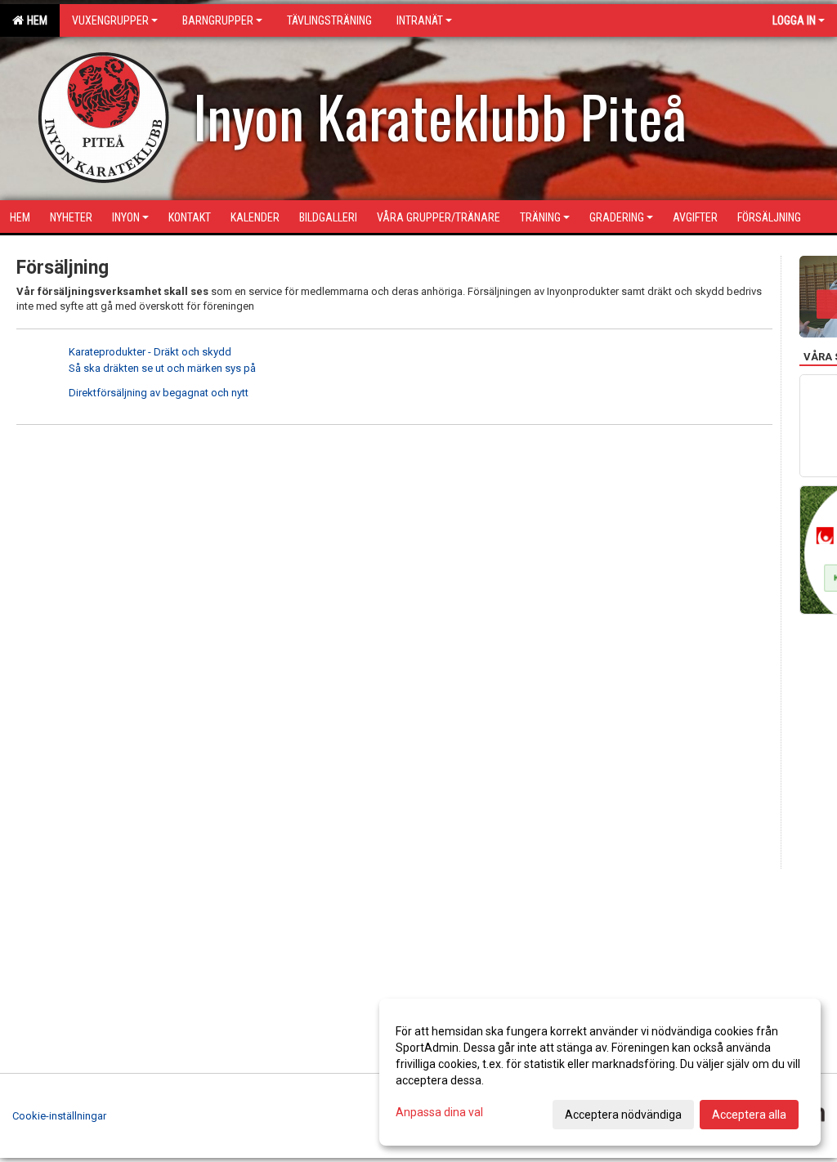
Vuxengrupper (110, 20)
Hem (34, 20)
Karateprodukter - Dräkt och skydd (150, 352)
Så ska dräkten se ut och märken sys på (162, 368)
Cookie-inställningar (59, 1116)
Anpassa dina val (439, 1112)
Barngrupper (217, 20)
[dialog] (600, 1072)
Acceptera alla (749, 1114)
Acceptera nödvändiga (623, 1114)
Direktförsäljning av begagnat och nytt (158, 393)
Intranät (419, 20)
